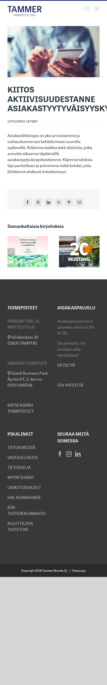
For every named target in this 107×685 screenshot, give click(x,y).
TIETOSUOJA (19, 467)
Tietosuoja (79, 570)
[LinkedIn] (78, 454)
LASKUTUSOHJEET (24, 487)
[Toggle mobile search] (86, 8)
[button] (11, 252)
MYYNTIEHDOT (20, 477)
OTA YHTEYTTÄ (70, 385)
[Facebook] (60, 454)
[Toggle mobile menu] (97, 8)
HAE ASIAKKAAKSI (24, 497)
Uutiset (32, 121)
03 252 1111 (66, 365)
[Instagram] (69, 454)
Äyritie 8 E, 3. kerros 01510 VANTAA (27, 379)
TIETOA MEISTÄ (21, 447)
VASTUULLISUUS (22, 457)
